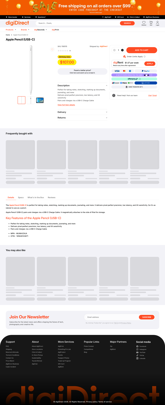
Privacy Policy (126, 323)
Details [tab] (11, 197)
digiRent (61, 367)
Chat (150, 95)
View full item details (66, 105)
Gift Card (61, 364)
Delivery (62, 112)
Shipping (9, 349)
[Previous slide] (12, 70)
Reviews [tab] (51, 197)
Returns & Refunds (12, 352)
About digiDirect (37, 346)
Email (155, 95)
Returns (62, 117)
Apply (150, 63)
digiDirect (59, 402)
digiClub (34, 364)
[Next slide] (52, 70)
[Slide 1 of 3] (21, 100)
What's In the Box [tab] (36, 197)
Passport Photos (63, 358)
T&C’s (116, 323)
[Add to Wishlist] (52, 49)
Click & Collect (37, 352)
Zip (111, 346)
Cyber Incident (11, 367)
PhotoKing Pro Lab (64, 349)
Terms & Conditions (12, 355)
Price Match (10, 361)
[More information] (145, 57)
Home (8, 35)
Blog (85, 352)
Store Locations (37, 349)
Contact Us (9, 358)
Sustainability (36, 358)
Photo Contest (89, 346)
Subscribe (146, 317)
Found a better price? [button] (82, 70)
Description (64, 85)
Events (60, 355)
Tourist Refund (37, 361)
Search (127, 23)
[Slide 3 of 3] (40, 100)
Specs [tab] (21, 197)
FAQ (7, 346)
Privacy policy (92, 402)
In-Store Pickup (37, 355)
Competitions (88, 349)
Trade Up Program (64, 361)
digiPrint (61, 346)
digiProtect (61, 352)
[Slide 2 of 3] (31, 100)
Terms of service (105, 402)
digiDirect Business (12, 364)
